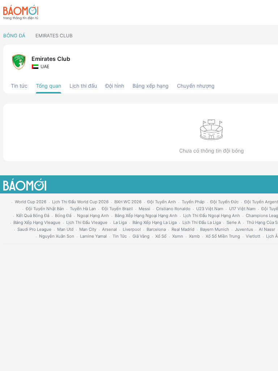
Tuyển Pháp (193, 201)
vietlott (253, 236)
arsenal (109, 229)
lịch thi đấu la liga (201, 222)
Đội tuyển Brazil (117, 208)
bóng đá (63, 215)
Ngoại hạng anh (93, 215)
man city (87, 229)
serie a (234, 222)
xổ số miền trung (223, 236)
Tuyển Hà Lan (83, 208)
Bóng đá (14, 35)
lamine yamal (93, 236)
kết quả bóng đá (32, 215)
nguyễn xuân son (56, 236)
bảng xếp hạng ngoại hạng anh (146, 215)
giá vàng (140, 236)
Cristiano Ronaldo (173, 208)
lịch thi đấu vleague (87, 222)
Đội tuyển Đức (224, 201)
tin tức (120, 236)
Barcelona (156, 229)
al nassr (267, 229)
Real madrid (183, 229)
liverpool (132, 229)
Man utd (65, 229)
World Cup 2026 (30, 201)
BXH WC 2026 (128, 201)
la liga (120, 222)
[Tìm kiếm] (272, 13)
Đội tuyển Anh (161, 201)
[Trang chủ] (20, 12)
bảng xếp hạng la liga (154, 222)
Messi (144, 208)
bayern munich (214, 229)
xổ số (161, 236)
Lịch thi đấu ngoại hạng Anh (211, 215)
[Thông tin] (259, 13)
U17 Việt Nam (242, 208)
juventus (244, 229)
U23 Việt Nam (209, 208)
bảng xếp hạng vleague (36, 222)
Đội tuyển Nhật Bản (45, 208)
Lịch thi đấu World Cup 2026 (80, 201)
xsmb (194, 236)
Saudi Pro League (34, 229)
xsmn (177, 236)
